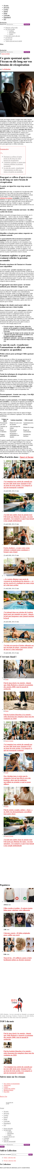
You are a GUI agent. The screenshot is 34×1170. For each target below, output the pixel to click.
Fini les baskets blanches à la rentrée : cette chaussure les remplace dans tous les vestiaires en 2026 (19, 717)
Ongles (11, 34)
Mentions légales (8, 1090)
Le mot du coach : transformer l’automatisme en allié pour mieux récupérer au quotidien (14, 170)
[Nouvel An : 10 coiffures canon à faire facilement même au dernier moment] (19, 945)
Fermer (2, 1108)
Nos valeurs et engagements (12, 1083)
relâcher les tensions (6, 198)
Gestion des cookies (9, 1088)
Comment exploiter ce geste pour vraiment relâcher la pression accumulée (15, 164)
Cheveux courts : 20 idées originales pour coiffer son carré (17, 934)
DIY (5, 19)
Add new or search (5, 1154)
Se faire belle (10, 29)
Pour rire (8, 39)
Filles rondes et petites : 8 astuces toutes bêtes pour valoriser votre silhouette (18, 909)
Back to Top (3, 1096)
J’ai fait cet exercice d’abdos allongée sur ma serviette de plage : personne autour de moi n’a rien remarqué (19, 647)
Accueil (6, 5)
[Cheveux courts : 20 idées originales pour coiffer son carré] (19, 920)
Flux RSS (6, 1092)
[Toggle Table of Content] (1, 153)
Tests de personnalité (13, 41)
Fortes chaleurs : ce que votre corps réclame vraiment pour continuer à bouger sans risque (17, 550)
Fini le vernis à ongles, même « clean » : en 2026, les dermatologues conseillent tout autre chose (18, 812)
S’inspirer (9, 37)
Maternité (7, 17)
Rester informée (11, 27)
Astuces (6, 7)
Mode (5, 13)
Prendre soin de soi (12, 36)
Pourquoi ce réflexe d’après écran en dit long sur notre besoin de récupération (13, 158)
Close (2, 1146)
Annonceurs (7, 1085)
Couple (6, 9)
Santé (6, 11)
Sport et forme (26, 457)
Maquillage (12, 32)
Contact (6, 1087)
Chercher (26, 24)
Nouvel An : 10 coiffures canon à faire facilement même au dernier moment (18, 959)
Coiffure (7, 15)
